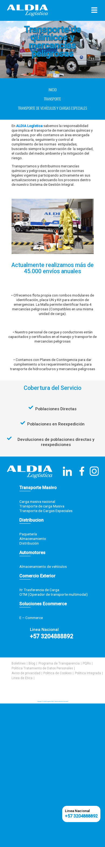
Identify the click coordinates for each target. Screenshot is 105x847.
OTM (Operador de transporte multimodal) (53, 594)
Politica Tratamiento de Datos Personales (42, 668)
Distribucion (31, 520)
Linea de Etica (22, 678)
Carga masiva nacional (37, 501)
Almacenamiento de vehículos (43, 566)
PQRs (87, 663)
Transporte (52, 99)
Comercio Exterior (37, 575)
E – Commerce (31, 617)
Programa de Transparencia (59, 663)
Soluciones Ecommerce (43, 603)
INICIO (52, 89)
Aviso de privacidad (26, 673)
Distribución (29, 543)
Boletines (19, 663)
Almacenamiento (32, 538)
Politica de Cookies (57, 673)
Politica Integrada (88, 673)
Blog (32, 663)
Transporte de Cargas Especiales (45, 511)
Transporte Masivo (38, 487)
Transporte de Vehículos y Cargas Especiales (52, 108)
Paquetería (28, 534)
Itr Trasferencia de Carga (39, 590)
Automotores (32, 552)
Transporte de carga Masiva (41, 506)
